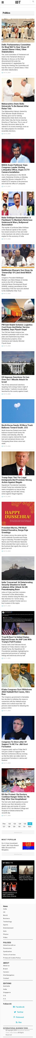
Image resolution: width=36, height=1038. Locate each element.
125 (25, 824)
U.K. (4, 995)
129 (14, 827)
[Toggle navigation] (2, 2)
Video (5, 937)
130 (19, 827)
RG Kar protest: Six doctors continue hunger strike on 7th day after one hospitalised (15, 796)
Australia (6, 986)
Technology (7, 921)
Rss (20, 1022)
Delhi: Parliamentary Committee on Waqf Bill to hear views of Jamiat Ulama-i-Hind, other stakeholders (16, 48)
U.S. (4, 999)
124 (19, 824)
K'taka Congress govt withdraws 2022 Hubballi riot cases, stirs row (17, 691)
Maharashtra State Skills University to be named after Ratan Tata (15, 106)
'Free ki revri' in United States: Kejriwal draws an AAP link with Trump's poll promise (17, 639)
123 (14, 824)
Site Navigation (8, 975)
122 (9, 824)
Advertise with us (9, 945)
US (4, 912)
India (5, 909)
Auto (4, 931)
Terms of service (9, 954)
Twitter (19, 1012)
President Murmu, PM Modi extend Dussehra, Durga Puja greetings (15, 530)
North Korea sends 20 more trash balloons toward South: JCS (17, 426)
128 (9, 827)
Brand (5, 969)
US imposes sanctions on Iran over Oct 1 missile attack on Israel (15, 379)
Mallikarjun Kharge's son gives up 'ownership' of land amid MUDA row (17, 272)
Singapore (7, 992)
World (5, 915)
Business (6, 918)
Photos (5, 934)
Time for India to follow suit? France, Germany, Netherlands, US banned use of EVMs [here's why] (10, 879)
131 (24, 827)
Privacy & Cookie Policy (11, 958)
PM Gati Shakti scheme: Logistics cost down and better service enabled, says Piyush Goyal (17, 327)
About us (6, 965)
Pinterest (19, 1017)
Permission (7, 948)
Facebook (19, 1007)
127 (4, 827)
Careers (6, 972)
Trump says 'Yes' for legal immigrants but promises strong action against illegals (17, 479)
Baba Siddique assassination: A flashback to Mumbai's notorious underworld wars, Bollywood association (17, 221)
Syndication (7, 951)
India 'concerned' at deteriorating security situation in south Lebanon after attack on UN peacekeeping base (17, 586)
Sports (5, 925)
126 (30, 824)
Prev (4, 824)
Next (29, 827)
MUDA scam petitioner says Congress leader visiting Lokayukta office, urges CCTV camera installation (16, 168)
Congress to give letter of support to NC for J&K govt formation (15, 744)
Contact (6, 978)
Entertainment (8, 928)
